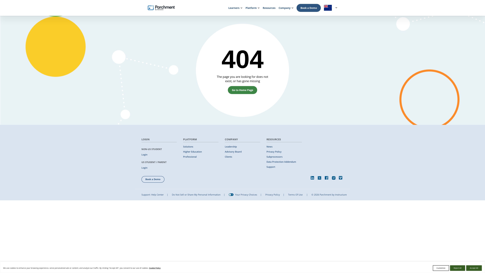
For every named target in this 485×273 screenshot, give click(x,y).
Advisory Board (233, 151)
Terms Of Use (295, 194)
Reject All (458, 268)
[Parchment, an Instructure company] (161, 8)
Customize (441, 268)
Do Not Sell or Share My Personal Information (196, 194)
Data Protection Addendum (281, 161)
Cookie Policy (155, 268)
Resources (269, 8)
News (269, 146)
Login (144, 154)
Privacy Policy (274, 151)
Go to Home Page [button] (242, 90)
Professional (190, 156)
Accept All (474, 268)
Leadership (231, 146)
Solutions (188, 146)
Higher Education (192, 151)
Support (270, 166)
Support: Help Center (152, 194)
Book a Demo (308, 8)
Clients (228, 156)
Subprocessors (274, 156)
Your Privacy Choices (246, 194)
